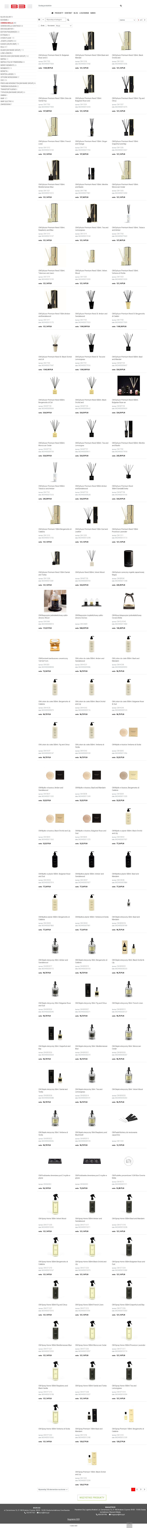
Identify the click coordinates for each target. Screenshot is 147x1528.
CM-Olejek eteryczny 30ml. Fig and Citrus (91, 1003)
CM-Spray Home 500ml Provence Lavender (128, 1345)
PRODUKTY (59, 13)
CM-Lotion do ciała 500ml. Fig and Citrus (53, 745)
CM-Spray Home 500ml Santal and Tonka (91, 1386)
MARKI (93, 13)
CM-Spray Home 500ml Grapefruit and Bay (128, 1305)
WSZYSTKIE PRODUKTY (91, 1497)
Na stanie (51, 25)
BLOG (76, 13)
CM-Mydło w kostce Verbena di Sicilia (126, 745)
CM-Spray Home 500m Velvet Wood (52, 1219)
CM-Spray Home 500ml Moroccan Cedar (90, 1345)
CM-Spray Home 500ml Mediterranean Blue (55, 1345)
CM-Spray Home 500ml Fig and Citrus (52, 1305)
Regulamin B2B (73, 1519)
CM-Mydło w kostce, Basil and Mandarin (90, 788)
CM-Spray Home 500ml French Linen (89, 1305)
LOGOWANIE (84, 13)
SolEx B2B (74, 1526)
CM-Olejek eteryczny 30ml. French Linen (127, 1003)
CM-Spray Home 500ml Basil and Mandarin (128, 1219)
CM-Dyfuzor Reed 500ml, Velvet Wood (90, 572)
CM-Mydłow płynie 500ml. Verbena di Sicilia (92, 917)
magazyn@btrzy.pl (118, 1514)
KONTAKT (68, 13)
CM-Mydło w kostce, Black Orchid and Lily (54, 831)
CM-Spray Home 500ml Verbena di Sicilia (54, 1429)
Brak (42, 25)
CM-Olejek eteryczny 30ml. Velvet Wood (127, 1089)
